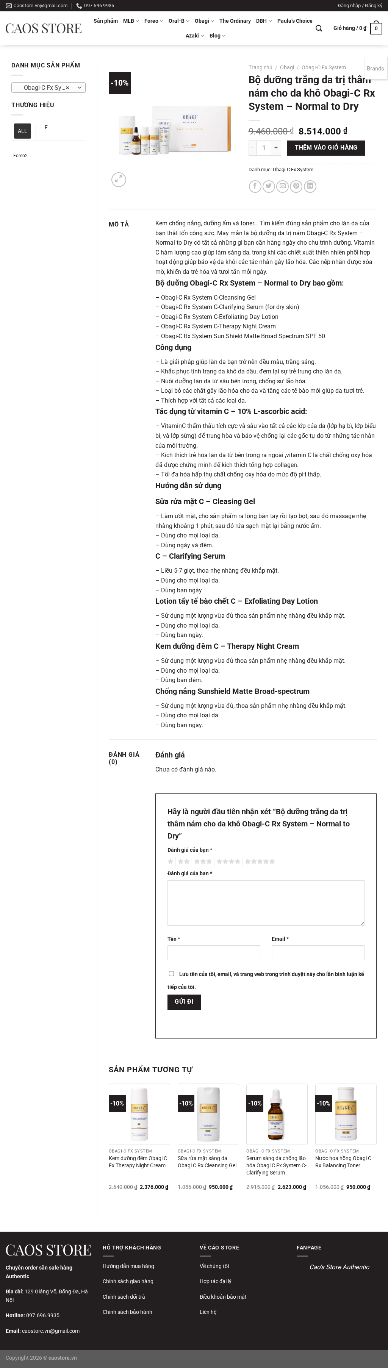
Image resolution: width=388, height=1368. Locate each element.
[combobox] (48, 87)
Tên (173, 939)
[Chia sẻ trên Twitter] (269, 186)
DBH (261, 21)
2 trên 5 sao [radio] (182, 862)
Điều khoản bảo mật (223, 1297)
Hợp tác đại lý (216, 1281)
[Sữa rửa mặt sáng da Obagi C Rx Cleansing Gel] (208, 1114)
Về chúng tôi (214, 1266)
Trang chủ (260, 67)
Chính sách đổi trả (124, 1297)
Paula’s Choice (295, 21)
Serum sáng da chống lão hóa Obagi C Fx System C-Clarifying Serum (276, 1165)
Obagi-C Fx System (324, 67)
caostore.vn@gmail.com (51, 1331)
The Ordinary (235, 21)
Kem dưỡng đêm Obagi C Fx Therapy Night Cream (138, 1162)
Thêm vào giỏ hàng (326, 147)
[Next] (376, 1143)
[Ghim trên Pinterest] (296, 186)
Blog (215, 36)
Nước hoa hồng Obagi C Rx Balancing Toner (343, 1162)
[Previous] (109, 1143)
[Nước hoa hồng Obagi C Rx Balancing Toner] (346, 1114)
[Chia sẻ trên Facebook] (255, 186)
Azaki (192, 36)
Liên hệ (208, 1312)
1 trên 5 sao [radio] (170, 862)
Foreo (151, 21)
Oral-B (177, 21)
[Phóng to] (118, 179)
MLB (128, 21)
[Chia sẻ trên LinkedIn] (310, 186)
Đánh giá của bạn (189, 850)
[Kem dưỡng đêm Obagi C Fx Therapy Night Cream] (139, 1114)
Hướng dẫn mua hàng (128, 1266)
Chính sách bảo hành (127, 1312)
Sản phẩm (106, 21)
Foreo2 (20, 155)
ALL (22, 131)
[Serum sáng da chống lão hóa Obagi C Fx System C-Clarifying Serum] (277, 1114)
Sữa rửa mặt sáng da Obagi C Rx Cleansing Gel (207, 1162)
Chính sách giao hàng (128, 1281)
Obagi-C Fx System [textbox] (47, 87)
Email (280, 939)
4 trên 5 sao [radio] (227, 862)
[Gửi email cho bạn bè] (282, 186)
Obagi (202, 21)
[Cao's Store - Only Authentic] (43, 28)
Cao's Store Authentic (339, 1267)
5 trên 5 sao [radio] (258, 862)
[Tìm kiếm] (319, 28)
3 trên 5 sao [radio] (202, 862)
